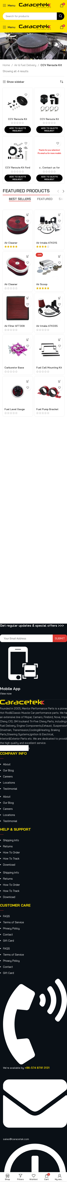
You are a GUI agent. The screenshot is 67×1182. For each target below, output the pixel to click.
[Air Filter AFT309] (18, 308)
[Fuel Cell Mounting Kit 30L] (49, 350)
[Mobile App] (23, 678)
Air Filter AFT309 (14, 325)
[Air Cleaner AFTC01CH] (18, 267)
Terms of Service (13, 922)
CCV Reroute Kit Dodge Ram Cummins (49, 120)
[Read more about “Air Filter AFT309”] (28, 298)
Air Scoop (41, 284)
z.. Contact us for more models (49, 169)
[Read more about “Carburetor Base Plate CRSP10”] (28, 339)
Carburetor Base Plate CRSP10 (14, 369)
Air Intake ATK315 (46, 242)
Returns (8, 846)
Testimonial (10, 788)
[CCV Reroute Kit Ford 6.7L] (17, 151)
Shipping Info (11, 840)
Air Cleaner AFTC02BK (11, 244)
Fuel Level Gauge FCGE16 (14, 411)
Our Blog (8, 770)
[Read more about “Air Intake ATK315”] (59, 215)
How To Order (11, 852)
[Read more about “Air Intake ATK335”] (59, 298)
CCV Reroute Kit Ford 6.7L (17, 169)
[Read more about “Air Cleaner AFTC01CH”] (28, 256)
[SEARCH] (60, 16)
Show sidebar (15, 81)
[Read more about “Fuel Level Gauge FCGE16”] (28, 381)
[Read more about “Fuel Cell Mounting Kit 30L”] (59, 339)
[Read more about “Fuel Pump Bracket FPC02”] (59, 381)
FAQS (6, 916)
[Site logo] (35, 5)
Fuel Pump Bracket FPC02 (47, 411)
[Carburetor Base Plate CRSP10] (18, 350)
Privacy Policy (11, 928)
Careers (8, 776)
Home (6, 65)
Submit (60, 638)
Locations (9, 782)
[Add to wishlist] (26, 95)
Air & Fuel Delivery (25, 65)
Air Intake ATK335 (47, 325)
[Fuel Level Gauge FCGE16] (18, 391)
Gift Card (8, 940)
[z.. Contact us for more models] (49, 151)
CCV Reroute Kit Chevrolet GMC (17, 120)
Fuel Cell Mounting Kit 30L (49, 369)
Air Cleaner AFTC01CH (10, 286)
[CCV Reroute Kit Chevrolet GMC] (17, 103)
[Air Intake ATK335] (49, 308)
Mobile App (10, 688)
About (7, 764)
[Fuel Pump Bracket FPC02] (49, 391)
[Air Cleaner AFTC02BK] (18, 225)
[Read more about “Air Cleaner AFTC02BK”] (28, 215)
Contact (8, 934)
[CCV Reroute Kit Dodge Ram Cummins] (49, 103)
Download (9, 864)
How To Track (11, 858)
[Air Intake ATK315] (49, 225)
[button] (59, 256)
